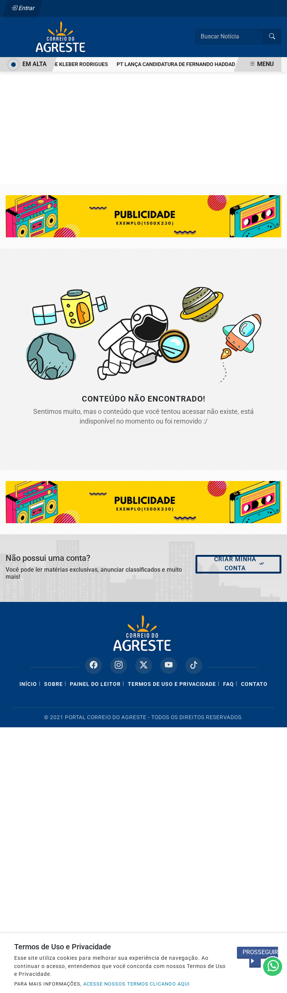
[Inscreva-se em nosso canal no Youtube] (168, 665)
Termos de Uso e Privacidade (172, 684)
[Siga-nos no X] (143, 665)
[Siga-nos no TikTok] (193, 665)
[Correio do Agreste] (62, 36)
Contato (254, 684)
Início (28, 684)
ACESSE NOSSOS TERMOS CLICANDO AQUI (136, 984)
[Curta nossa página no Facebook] (93, 665)
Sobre (53, 684)
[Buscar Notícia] (272, 36)
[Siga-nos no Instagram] (118, 665)
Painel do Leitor (95, 684)
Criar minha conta (235, 564)
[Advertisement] (143, 128)
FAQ (228, 684)
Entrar (26, 8)
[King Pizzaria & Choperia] (143, 501)
